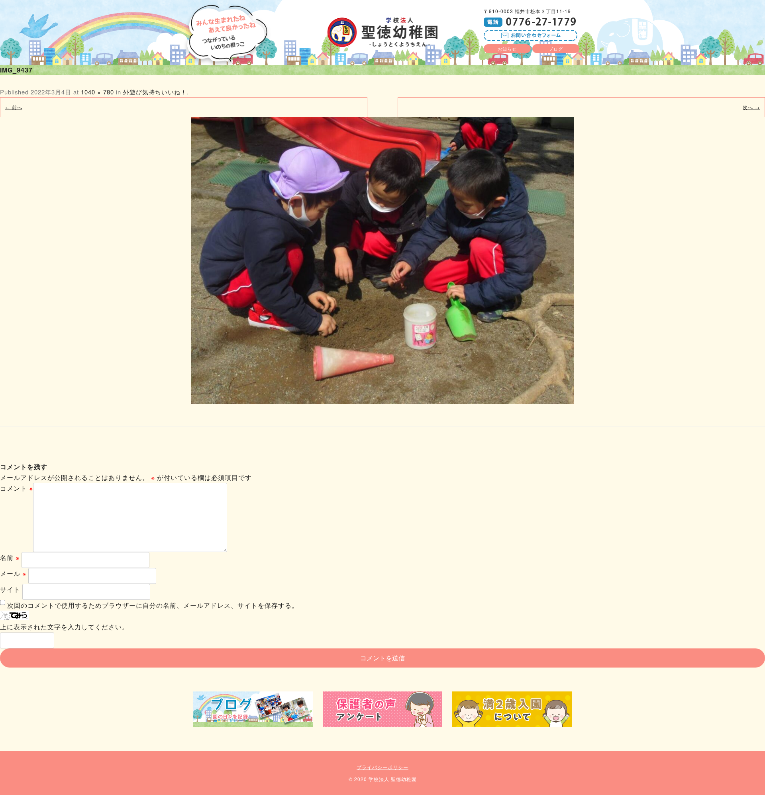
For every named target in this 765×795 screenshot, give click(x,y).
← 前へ (13, 107)
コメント (16, 488)
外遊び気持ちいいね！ (155, 92)
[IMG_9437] (382, 260)
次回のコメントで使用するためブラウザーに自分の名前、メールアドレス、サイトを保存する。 (152, 605)
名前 (10, 557)
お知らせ (507, 48)
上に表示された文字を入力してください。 (64, 626)
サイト (10, 589)
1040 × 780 (97, 92)
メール (13, 573)
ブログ (556, 48)
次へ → (751, 107)
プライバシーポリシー (382, 767)
